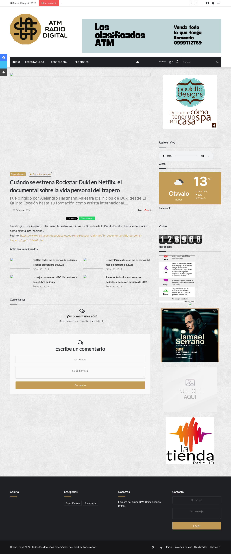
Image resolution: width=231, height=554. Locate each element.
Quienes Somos (183, 547)
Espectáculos (34, 62)
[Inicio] (39, 29)
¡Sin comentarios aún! (82, 316)
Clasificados (200, 547)
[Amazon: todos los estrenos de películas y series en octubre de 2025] (93, 280)
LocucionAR (89, 547)
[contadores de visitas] (180, 242)
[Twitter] (3, 65)
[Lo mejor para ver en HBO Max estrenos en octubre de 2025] (20, 280)
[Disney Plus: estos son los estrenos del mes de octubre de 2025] (93, 263)
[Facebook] (3, 57)
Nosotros (124, 491)
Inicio (16, 62)
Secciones (81, 62)
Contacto (178, 491)
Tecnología (59, 62)
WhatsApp (88, 218)
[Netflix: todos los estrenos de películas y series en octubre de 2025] (20, 263)
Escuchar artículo (41, 174)
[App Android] (3, 72)
